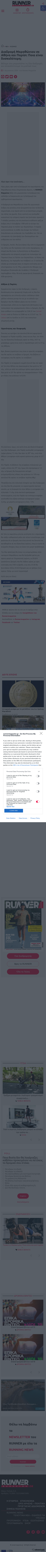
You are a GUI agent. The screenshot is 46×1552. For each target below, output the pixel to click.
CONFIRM (14, 810)
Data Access (23, 818)
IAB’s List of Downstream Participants (25, 765)
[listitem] (23, 771)
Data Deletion (11, 818)
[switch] (37, 776)
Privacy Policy (35, 818)
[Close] (42, 734)
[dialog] (23, 776)
